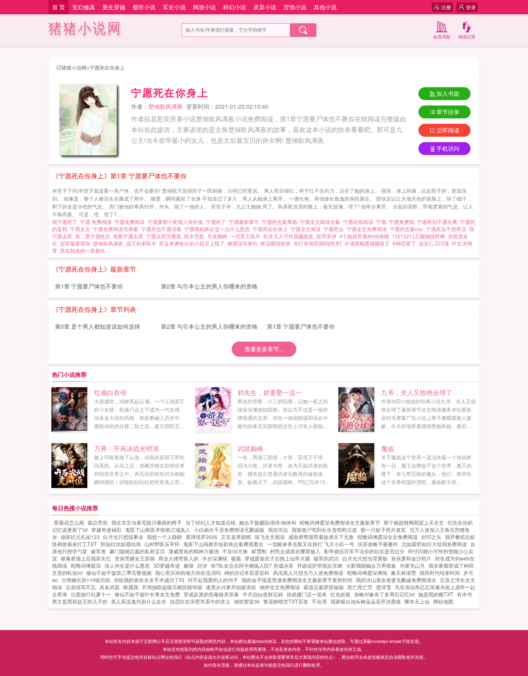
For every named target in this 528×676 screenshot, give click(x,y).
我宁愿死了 (66, 221)
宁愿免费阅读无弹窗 (117, 229)
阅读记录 (467, 36)
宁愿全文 (81, 229)
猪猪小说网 (85, 28)
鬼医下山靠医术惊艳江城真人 (157, 529)
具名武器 (109, 587)
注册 (446, 7)
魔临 (387, 448)
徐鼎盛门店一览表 (307, 594)
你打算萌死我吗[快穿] (317, 243)
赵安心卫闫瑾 (434, 243)
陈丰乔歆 (194, 236)
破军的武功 (326, 558)
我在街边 (278, 529)
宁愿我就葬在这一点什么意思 (218, 229)
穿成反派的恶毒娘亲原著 (211, 594)
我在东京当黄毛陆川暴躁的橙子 (146, 522)
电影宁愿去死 (129, 236)
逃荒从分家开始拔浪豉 (231, 587)
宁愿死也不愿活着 (162, 229)
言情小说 (294, 7)
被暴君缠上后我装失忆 (86, 558)
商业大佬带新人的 (178, 558)
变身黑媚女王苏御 (135, 558)
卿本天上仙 (417, 601)
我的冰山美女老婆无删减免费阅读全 (396, 579)
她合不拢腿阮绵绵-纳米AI (267, 522)
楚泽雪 (383, 587)
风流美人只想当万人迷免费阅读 (308, 572)
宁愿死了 (217, 221)
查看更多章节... (264, 349)
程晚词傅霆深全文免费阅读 (387, 536)
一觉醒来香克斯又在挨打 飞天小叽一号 (310, 544)
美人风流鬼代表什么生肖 (138, 601)
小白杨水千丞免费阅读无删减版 (229, 529)
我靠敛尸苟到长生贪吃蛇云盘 (324, 529)
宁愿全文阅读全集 (321, 221)
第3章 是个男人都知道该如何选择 (97, 326)
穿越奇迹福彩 (106, 529)
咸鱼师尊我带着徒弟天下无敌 (321, 536)
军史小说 (174, 7)
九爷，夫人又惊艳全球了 (416, 392)
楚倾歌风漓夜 (165, 106)
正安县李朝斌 (236, 536)
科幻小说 (234, 7)
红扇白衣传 (110, 392)
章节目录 (447, 112)
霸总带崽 (98, 522)
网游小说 (204, 7)
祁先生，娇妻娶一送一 (269, 392)
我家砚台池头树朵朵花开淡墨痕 (365, 601)
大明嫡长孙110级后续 (85, 579)
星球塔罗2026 (201, 536)
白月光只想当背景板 (365, 558)
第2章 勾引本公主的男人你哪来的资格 (209, 286)
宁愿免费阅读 (131, 221)
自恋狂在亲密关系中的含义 (200, 601)
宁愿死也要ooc (408, 229)
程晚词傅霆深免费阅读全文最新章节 (340, 522)
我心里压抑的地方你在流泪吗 (188, 572)
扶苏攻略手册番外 (378, 544)
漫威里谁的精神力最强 (193, 551)
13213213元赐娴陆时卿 (418, 236)
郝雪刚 (259, 551)
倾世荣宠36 (247, 601)
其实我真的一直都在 (82, 250)
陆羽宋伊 (326, 236)
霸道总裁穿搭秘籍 (324, 587)
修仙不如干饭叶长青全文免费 (147, 594)
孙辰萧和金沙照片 (411, 558)
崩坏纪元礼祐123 (80, 536)
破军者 (98, 551)
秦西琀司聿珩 (242, 243)
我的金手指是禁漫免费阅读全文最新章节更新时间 (297, 579)
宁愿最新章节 (245, 221)
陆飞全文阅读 (270, 536)
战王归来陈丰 (141, 243)
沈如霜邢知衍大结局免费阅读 (434, 544)
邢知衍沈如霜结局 (121, 544)
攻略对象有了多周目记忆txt (384, 594)
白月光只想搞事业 (123, 536)
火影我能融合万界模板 (371, 565)
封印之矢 (431, 536)
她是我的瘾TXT (435, 594)
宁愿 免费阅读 (97, 221)
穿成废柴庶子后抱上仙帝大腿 (277, 558)
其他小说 (325, 7)
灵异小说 (264, 7)
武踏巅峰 (250, 448)
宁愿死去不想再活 (447, 229)
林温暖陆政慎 (275, 243)
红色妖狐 (340, 594)
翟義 (236, 558)
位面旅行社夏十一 (91, 594)
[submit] (303, 30)
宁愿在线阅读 (359, 221)
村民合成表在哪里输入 (295, 551)
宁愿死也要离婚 (281, 221)
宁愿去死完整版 (165, 236)
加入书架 (447, 93)
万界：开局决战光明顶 (126, 448)
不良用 (319, 601)
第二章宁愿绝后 (94, 236)
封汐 (202, 565)
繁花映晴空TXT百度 (285, 601)
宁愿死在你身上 (107, 67)
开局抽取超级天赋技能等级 (172, 587)
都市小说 (144, 7)
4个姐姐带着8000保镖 (364, 236)
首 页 (58, 7)
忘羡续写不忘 (81, 587)
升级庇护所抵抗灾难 (319, 565)
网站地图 (443, 601)
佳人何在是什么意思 (127, 565)
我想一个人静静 (164, 536)
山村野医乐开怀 (162, 544)
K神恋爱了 (404, 243)
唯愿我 (130, 587)
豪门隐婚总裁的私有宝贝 (137, 551)
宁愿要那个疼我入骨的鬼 (177, 221)
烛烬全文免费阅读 (280, 587)
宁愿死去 (335, 229)
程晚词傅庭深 (86, 565)
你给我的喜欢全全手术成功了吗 (149, 579)
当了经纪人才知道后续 (210, 522)
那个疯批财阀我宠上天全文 (414, 522)
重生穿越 (113, 7)
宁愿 (382, 221)
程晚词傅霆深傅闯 (367, 572)
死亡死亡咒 (359, 587)
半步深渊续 (214, 558)
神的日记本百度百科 (246, 572)
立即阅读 (447, 130)
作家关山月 (412, 565)
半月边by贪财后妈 (262, 594)
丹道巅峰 (217, 236)
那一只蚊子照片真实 (383, 529)
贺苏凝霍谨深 (75, 243)
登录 (471, 7)
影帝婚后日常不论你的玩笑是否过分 (364, 551)
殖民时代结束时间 (440, 572)
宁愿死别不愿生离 (438, 221)
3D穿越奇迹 (166, 565)
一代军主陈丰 (245, 236)
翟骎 (189, 565)
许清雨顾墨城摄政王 (367, 243)
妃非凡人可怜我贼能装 (288, 236)
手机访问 (447, 148)
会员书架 (441, 36)
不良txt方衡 (235, 551)
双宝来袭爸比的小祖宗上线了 (191, 243)
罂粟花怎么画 (69, 522)
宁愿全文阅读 (307, 229)
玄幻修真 (83, 7)
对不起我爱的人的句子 (213, 579)
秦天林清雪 (403, 572)
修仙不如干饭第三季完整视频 (119, 572)
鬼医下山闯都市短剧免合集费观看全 (223, 544)
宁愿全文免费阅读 (368, 229)
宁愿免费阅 (403, 221)
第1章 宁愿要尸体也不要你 (89, 286)
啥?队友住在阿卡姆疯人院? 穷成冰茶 (252, 565)
